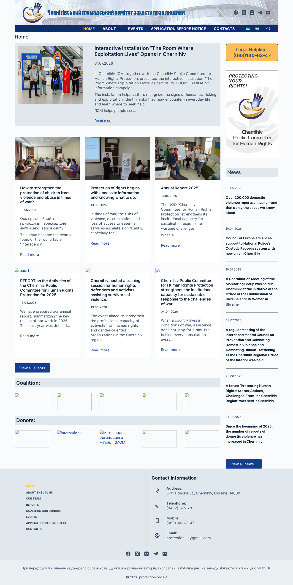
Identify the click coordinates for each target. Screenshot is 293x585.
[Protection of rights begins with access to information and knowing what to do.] (117, 158)
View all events (32, 368)
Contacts (224, 28)
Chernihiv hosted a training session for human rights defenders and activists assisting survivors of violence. (116, 290)
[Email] (268, 12)
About (109, 28)
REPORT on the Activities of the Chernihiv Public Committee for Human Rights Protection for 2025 (46, 288)
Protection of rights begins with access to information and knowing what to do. (115, 193)
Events (135, 28)
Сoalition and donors (43, 511)
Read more (104, 121)
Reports (32, 504)
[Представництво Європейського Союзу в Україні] (74, 432)
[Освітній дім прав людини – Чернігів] (74, 401)
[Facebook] (236, 12)
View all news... (243, 464)
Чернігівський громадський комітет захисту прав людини (116, 12)
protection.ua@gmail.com (188, 537)
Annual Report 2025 (179, 188)
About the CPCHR (39, 492)
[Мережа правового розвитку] (32, 401)
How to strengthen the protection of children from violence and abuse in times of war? (45, 195)
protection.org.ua (153, 577)
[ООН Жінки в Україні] (202, 438)
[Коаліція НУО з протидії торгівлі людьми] (202, 401)
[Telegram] (260, 12)
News (234, 172)
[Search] (268, 29)
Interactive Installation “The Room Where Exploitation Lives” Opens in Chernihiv (144, 51)
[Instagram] (252, 12)
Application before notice (178, 28)
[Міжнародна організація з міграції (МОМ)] (117, 437)
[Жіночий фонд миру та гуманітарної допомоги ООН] (159, 438)
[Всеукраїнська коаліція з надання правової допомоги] (159, 401)
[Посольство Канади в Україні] (32, 438)
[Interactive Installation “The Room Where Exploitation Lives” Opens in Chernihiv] (50, 75)
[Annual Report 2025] (187, 158)
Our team (33, 498)
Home (89, 28)
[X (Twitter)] (244, 12)
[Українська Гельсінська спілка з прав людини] (117, 401)
